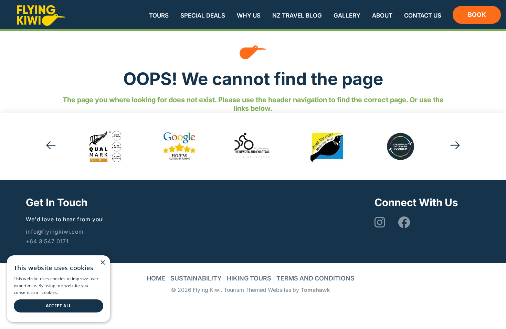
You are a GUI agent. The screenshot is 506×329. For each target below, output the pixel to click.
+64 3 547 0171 (47, 241)
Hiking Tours (249, 278)
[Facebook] (403, 222)
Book (477, 14)
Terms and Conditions (315, 278)
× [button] (102, 262)
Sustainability (196, 278)
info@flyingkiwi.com (55, 231)
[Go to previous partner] (51, 146)
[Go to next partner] (455, 146)
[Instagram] (380, 222)
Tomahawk (315, 289)
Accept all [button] (59, 306)
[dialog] (58, 288)
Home (156, 278)
